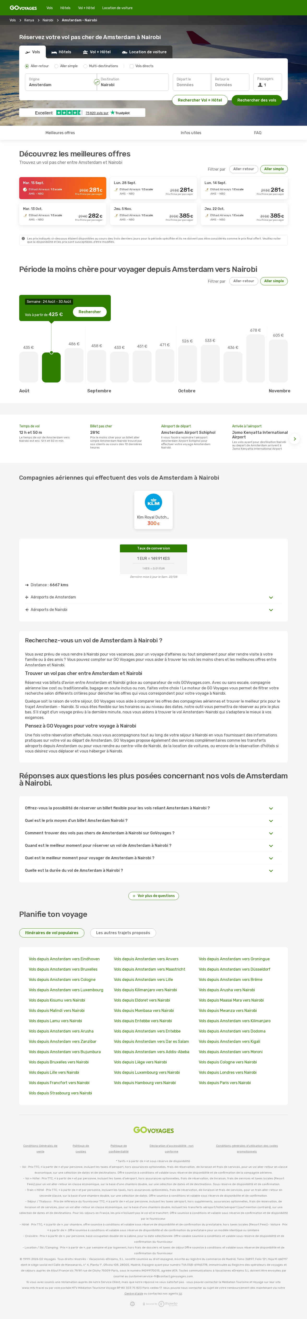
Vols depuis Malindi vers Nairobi (57, 1010)
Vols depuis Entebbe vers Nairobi (143, 1021)
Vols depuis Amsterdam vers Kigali (229, 1041)
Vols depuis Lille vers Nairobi (54, 1072)
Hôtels (65, 8)
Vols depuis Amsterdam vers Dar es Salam (151, 1041)
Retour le (222, 79)
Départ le (184, 79)
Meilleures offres (60, 133)
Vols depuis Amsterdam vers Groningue (234, 959)
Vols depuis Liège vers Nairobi (140, 1062)
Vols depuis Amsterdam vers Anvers (146, 959)
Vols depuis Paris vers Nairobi (225, 1082)
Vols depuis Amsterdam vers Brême (230, 979)
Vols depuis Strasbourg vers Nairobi (60, 1093)
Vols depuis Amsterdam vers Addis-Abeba (151, 1052)
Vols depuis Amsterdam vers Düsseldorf (235, 969)
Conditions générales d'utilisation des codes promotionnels (247, 1148)
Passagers (265, 79)
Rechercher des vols (256, 100)
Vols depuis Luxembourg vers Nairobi (147, 1072)
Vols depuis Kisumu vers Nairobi (57, 1000)
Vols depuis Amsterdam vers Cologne (62, 979)
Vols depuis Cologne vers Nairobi (228, 1062)
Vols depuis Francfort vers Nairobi (59, 1082)
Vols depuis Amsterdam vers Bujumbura (65, 1052)
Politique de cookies (81, 1148)
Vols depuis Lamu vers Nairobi (55, 1021)
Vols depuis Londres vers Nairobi (228, 1072)
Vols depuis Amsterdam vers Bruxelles (63, 969)
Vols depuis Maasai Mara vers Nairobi (231, 1000)
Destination (110, 79)
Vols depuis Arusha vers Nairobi (227, 990)
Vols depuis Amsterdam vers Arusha (61, 1031)
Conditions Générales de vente (40, 1148)
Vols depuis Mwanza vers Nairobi (228, 1010)
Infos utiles (191, 133)
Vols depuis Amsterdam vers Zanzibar (62, 1041)
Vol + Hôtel (86, 8)
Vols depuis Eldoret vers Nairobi (142, 1000)
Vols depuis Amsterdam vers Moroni (231, 1052)
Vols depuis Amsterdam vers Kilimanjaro (235, 1021)
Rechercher (90, 312)
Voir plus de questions (156, 896)
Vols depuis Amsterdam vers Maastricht (149, 969)
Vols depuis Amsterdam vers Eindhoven (64, 959)
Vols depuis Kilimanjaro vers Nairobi (145, 990)
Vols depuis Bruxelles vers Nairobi (59, 1062)
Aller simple (274, 169)
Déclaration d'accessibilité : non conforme (172, 1148)
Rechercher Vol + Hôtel (200, 100)
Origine (34, 79)
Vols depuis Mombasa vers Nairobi (144, 1010)
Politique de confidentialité (119, 1148)
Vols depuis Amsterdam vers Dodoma (232, 1031)
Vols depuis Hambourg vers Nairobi (145, 1082)
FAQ (257, 133)
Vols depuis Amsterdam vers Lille (143, 979)
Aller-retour (243, 169)
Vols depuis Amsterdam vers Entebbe (147, 1031)
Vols (50, 8)
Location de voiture (117, 8)
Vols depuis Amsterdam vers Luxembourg (66, 990)
